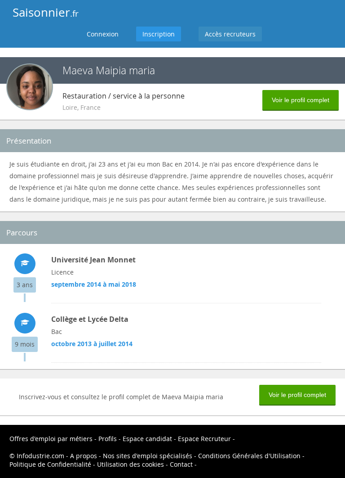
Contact (181, 464)
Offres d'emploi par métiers (51, 438)
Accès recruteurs (230, 34)
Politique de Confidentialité (50, 464)
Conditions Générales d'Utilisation (249, 455)
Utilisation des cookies (130, 464)
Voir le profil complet (300, 100)
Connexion (103, 34)
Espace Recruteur (204, 438)
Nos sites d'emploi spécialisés (147, 455)
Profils (107, 438)
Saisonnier (46, 12)
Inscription (158, 34)
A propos (83, 455)
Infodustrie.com (40, 455)
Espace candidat (147, 438)
